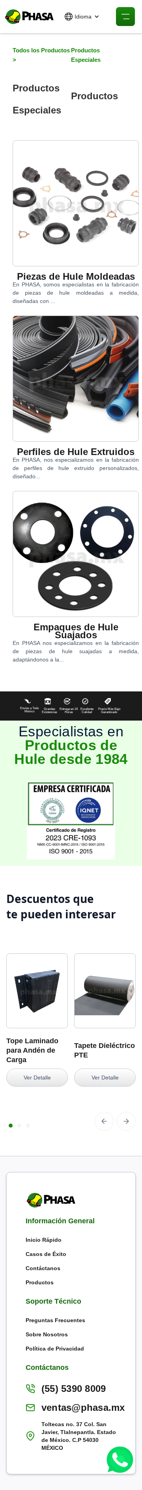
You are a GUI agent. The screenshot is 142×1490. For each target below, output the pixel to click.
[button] (82, 16)
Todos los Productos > (41, 55)
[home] (27, 16)
